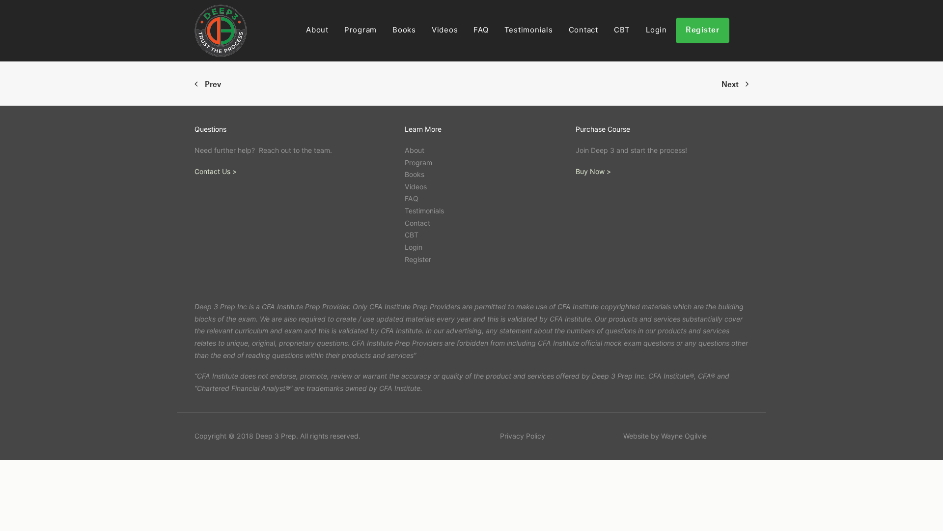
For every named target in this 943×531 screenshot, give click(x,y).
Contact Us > (215, 171)
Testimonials (528, 29)
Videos (445, 29)
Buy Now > (593, 171)
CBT (622, 29)
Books (404, 29)
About (317, 29)
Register (703, 30)
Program (360, 29)
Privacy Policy (522, 436)
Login (656, 29)
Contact (583, 29)
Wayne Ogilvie (684, 436)
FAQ (480, 29)
